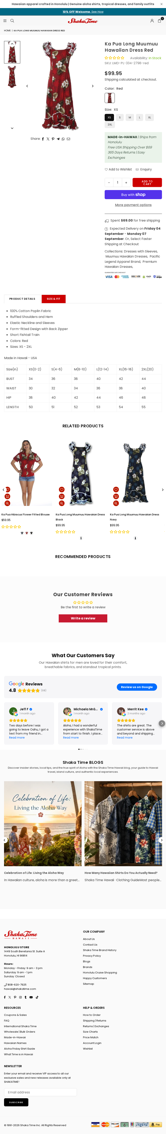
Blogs (86, 961)
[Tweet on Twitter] (48, 138)
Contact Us (90, 945)
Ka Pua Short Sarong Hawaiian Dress (82, 514)
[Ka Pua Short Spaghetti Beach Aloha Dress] (137, 473)
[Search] (12, 20)
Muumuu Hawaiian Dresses (126, 256)
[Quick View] (9, 503)
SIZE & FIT (54, 299)
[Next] (92, 86)
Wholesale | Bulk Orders (19, 1032)
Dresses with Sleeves (140, 251)
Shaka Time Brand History (99, 950)
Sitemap (88, 984)
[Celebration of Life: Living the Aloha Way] (43, 823)
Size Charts (90, 1032)
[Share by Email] (68, 138)
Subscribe (16, 1102)
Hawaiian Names (15, 1043)
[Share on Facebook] (43, 138)
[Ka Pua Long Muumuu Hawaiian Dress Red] (12, 76)
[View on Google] (13, 711)
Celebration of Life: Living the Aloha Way (34, 873)
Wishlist (88, 1049)
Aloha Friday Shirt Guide (19, 1049)
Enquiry (145, 169)
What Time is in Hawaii (18, 1054)
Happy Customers (95, 978)
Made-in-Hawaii (15, 1037)
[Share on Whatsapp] (63, 138)
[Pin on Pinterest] (53, 138)
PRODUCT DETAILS (22, 299)
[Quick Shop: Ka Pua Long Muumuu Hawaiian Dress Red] (9, 496)
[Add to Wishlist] (9, 489)
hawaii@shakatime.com (20, 989)
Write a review (83, 618)
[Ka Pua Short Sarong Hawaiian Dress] (83, 473)
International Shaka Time (20, 1026)
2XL (110, 124)
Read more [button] (17, 738)
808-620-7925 (17, 985)
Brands (87, 967)
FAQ (6, 1021)
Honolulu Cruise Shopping (100, 972)
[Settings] (152, 20)
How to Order (92, 1015)
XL (149, 117)
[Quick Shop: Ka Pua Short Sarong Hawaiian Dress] (64, 496)
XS (109, 117)
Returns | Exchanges (96, 1026)
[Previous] (27, 86)
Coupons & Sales (15, 1015)
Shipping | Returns (94, 1021)
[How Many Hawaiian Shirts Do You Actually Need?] (123, 823)
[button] (159, 20)
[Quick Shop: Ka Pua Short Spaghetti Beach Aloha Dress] (118, 496)
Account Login (92, 1043)
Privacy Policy (92, 956)
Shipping (111, 79)
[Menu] (5, 20)
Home (7, 30)
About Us (89, 939)
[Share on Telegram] (58, 138)
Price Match (90, 1037)
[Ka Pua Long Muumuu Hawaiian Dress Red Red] (12, 52)
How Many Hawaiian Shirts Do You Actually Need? (121, 873)
